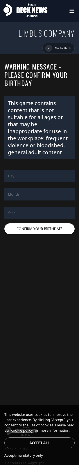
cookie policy (22, 430)
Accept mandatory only (22, 455)
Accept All (39, 442)
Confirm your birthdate (39, 228)
